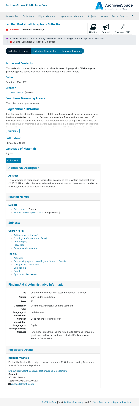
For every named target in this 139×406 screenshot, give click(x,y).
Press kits (19, 244)
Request (106, 32)
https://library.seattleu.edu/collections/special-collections (37, 370)
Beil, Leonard (17, 92)
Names (104, 16)
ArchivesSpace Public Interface (26, 5)
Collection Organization (45, 51)
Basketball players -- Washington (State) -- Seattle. (40, 261)
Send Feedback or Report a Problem (112, 402)
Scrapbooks (20, 267)
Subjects (91, 16)
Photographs (20, 241)
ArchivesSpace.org (73, 402)
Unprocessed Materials (71, 16)
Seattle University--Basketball (29, 212)
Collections (28, 16)
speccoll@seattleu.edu (22, 384)
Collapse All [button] (13, 160)
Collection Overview (18, 51)
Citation (93, 32)
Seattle (17, 271)
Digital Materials (46, 16)
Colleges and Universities (27, 264)
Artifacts (18, 258)
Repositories (11, 16)
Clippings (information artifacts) (30, 238)
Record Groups (119, 16)
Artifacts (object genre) (26, 235)
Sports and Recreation (25, 274)
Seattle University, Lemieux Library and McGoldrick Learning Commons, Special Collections (57, 38)
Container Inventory (71, 51)
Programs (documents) (25, 248)
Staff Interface (49, 402)
